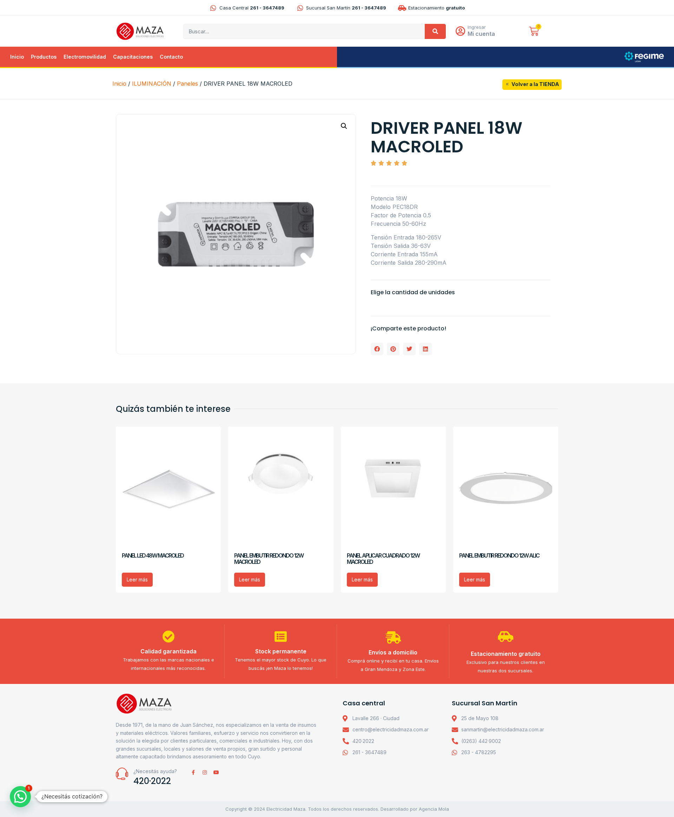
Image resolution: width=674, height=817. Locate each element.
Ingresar (477, 27)
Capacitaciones (133, 57)
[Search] (435, 31)
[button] (344, 126)
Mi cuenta (481, 33)
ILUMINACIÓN (151, 83)
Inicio (17, 57)
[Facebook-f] (193, 772)
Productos (44, 57)
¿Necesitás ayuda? (155, 771)
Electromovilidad (85, 57)
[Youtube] (216, 772)
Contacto (171, 57)
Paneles (187, 83)
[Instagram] (205, 772)
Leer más (137, 579)
